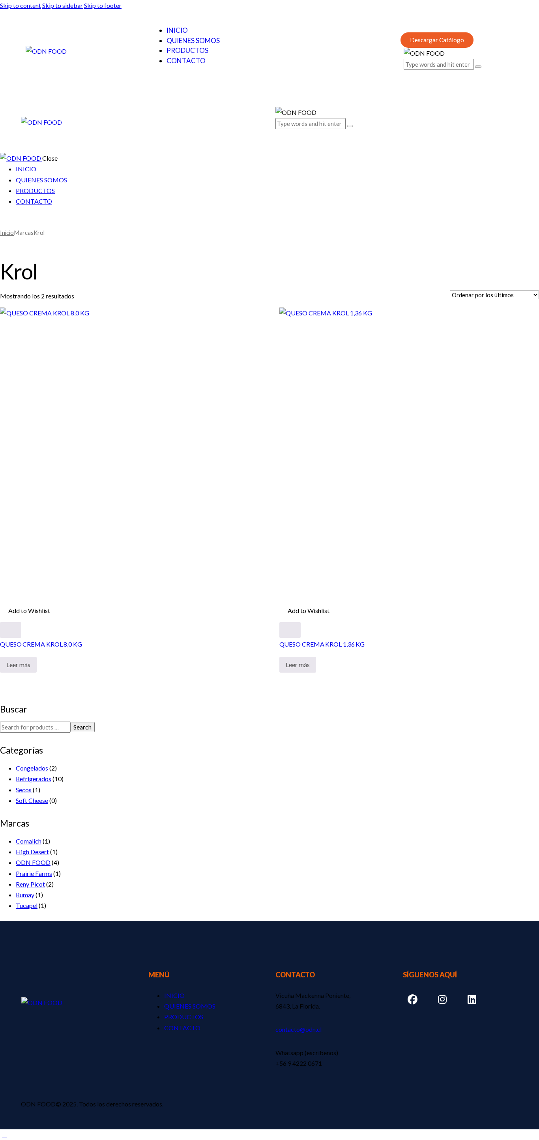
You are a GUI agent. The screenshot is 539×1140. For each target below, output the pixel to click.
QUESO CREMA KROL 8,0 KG (41, 644)
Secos (24, 789)
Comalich (28, 841)
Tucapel (26, 905)
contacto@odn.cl (298, 1029)
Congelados (32, 768)
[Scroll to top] (4, 1134)
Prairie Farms (34, 873)
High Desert (32, 851)
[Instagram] (442, 1000)
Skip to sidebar (62, 5)
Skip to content (20, 5)
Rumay (25, 894)
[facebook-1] (4, 222)
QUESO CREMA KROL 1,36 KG (322, 644)
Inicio (7, 232)
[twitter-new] (13, 222)
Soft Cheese (32, 800)
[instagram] (30, 222)
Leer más (18, 664)
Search (82, 727)
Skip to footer (103, 5)
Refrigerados (33, 778)
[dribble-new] (22, 222)
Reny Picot (30, 884)
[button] (279, 132)
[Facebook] (413, 1000)
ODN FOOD (33, 862)
